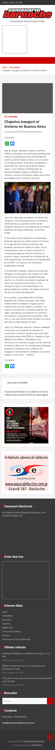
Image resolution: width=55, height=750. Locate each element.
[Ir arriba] (50, 737)
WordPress (36, 745)
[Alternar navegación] (6, 60)
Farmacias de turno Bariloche (16, 639)
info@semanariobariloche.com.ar (18, 723)
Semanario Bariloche (34, 741)
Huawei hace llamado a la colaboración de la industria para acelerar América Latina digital (26, 393)
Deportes (6, 619)
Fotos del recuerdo (11, 631)
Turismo (6, 623)
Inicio (4, 612)
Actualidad (10, 117)
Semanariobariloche (32, 132)
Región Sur (7, 627)
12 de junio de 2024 (13, 132)
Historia (6, 635)
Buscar (50, 701)
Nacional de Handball (17, 382)
